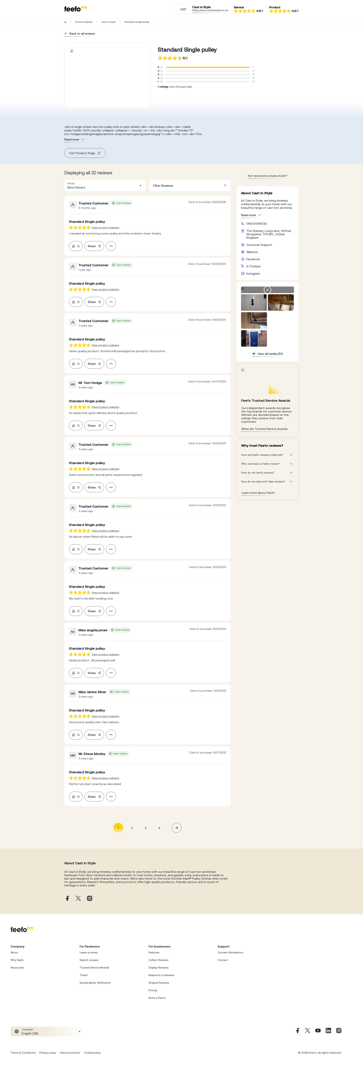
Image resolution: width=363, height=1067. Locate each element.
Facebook (253, 259)
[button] (105, 185)
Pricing (153, 990)
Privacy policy (47, 1052)
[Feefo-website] (75, 9)
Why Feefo (17, 959)
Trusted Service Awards (94, 967)
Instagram (253, 273)
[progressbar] (208, 67)
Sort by (71, 183)
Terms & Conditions (23, 1052)
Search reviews (89, 959)
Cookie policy (92, 1052)
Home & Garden (83, 22)
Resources (17, 967)
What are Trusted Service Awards (264, 428)
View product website (105, 227)
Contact (223, 959)
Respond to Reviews (161, 975)
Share (92, 246)
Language (27, 1029)
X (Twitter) (253, 266)
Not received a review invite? (267, 175)
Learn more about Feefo (258, 492)
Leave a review (89, 952)
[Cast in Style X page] (78, 899)
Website (252, 252)
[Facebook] (297, 1031)
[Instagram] (338, 1031)
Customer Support (259, 244)
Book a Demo (157, 997)
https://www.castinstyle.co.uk (210, 10)
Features (154, 952)
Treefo (84, 975)
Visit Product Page (82, 153)
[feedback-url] (79, 227)
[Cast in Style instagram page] (89, 899)
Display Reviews (158, 967)
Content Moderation (230, 952)
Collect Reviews (158, 959)
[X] (307, 1031)
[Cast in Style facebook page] (67, 899)
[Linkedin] (328, 1031)
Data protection (70, 1052)
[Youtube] (318, 1031)
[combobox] (105, 185)
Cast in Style (108, 22)
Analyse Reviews (159, 982)
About (14, 952)
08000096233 (256, 223)
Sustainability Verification (95, 982)
